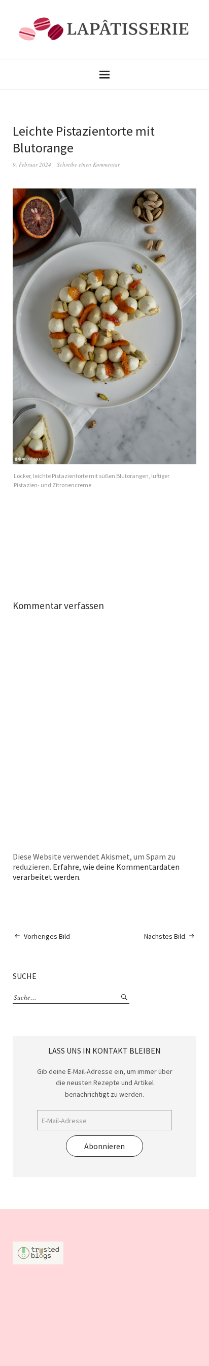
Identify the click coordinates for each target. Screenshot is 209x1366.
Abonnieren (104, 1146)
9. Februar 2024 (32, 164)
